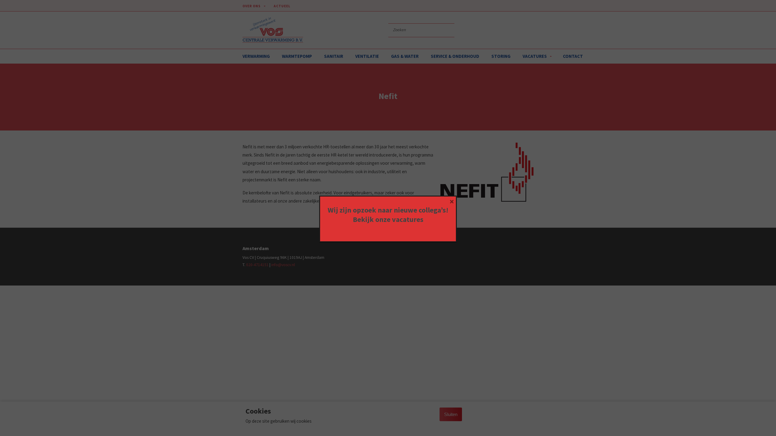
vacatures (407, 219)
